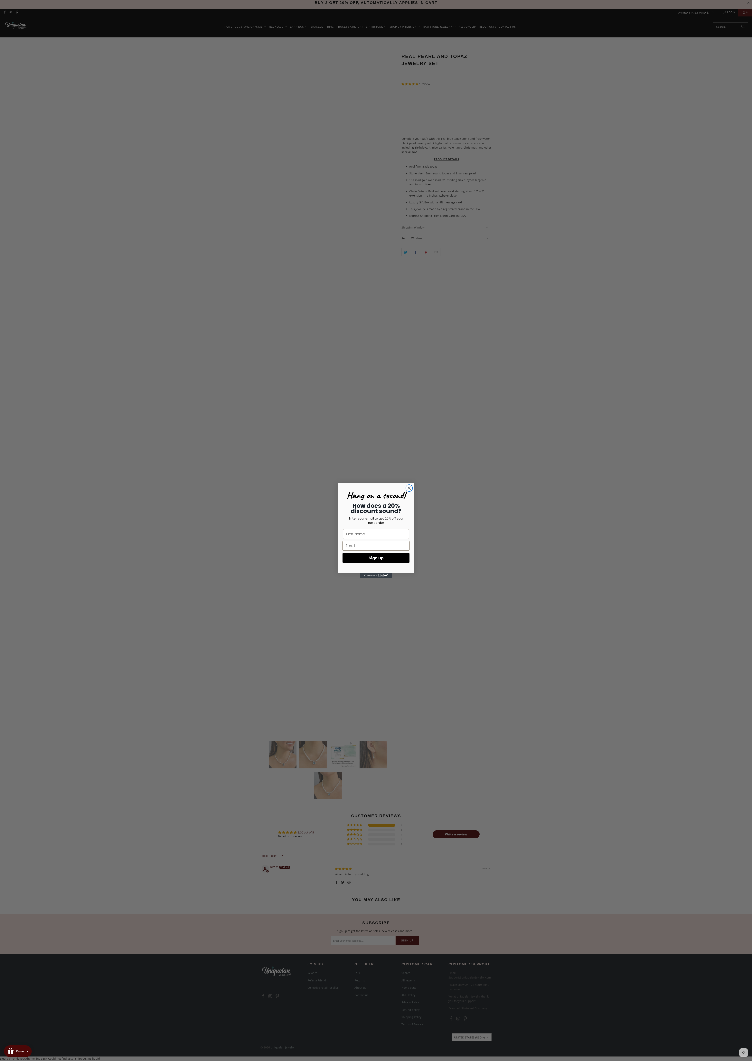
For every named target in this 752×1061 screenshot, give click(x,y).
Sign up (376, 558)
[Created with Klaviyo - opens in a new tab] (376, 575)
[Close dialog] (409, 488)
